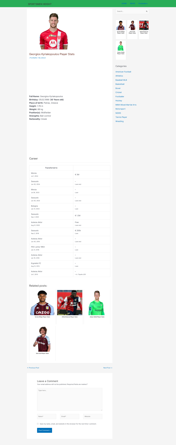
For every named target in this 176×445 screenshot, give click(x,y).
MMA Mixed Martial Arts (126, 105)
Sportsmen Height (40, 4)
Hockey (119, 101)
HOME (124, 3)
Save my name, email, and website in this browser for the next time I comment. (68, 424)
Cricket (119, 92)
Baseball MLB (121, 80)
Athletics (119, 76)
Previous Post (33, 368)
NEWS (132, 3)
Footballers (143, 3)
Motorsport (120, 109)
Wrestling (120, 121)
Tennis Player (121, 117)
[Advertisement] (46, 76)
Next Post (107, 368)
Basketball (120, 84)
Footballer (33, 58)
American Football (123, 72)
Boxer (118, 88)
